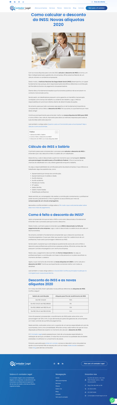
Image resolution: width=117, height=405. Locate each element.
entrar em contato (51, 343)
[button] (112, 400)
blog (34, 348)
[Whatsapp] (23, 2)
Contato (81, 8)
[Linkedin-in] (15, 2)
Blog (74, 8)
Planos (59, 8)
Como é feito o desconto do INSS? (41, 137)
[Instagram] (19, 2)
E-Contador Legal (36, 334)
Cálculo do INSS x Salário (37, 134)
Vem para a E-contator (96, 8)
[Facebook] (10, 2)
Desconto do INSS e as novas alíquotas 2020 (44, 139)
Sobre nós (67, 8)
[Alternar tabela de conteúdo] (56, 132)
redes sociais (72, 345)
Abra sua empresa (41, 8)
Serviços (52, 8)
